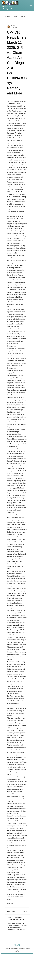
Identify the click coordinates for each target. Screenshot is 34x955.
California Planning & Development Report (17, 948)
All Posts (7, 16)
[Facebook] (16, 951)
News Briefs (10, 903)
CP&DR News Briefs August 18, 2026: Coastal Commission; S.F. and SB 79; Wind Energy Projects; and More (17, 919)
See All (25, 911)
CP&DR (17, 945)
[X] (18, 951)
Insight (15, 16)
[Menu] (30, 5)
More (22, 16)
